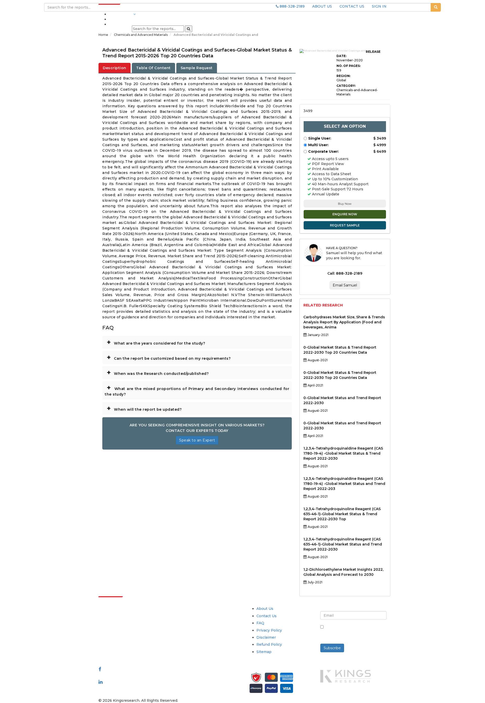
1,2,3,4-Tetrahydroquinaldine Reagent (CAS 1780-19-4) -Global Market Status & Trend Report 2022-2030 (343, 453)
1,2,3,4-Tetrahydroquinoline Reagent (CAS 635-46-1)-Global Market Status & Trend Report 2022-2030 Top (342, 514)
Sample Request (197, 68)
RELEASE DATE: (358, 54)
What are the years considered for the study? (156, 342)
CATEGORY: (346, 86)
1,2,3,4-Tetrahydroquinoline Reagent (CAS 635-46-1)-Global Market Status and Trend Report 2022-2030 (342, 544)
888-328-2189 (292, 6)
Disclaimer (266, 637)
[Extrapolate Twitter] (132, 675)
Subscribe (332, 648)
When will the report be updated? (144, 408)
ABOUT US (322, 6)
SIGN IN (379, 6)
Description (114, 68)
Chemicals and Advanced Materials (141, 35)
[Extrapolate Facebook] (100, 669)
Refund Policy (269, 644)
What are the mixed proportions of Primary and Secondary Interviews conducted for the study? (197, 390)
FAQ (260, 623)
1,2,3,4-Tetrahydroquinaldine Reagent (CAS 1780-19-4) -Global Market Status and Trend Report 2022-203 (344, 483)
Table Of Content (153, 68)
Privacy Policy (269, 630)
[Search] (188, 28)
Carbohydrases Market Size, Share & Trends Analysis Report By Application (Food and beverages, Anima (344, 322)
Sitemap (264, 651)
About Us (264, 608)
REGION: (343, 76)
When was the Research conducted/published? (158, 372)
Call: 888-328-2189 (344, 273)
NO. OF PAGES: (348, 66)
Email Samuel (345, 285)
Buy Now (345, 203)
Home (103, 35)
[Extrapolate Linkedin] (101, 682)
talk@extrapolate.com (119, 644)
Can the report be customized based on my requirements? (169, 357)
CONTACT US (352, 6)
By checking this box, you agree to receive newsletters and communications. (355, 632)
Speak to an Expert (197, 440)
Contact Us (266, 616)
